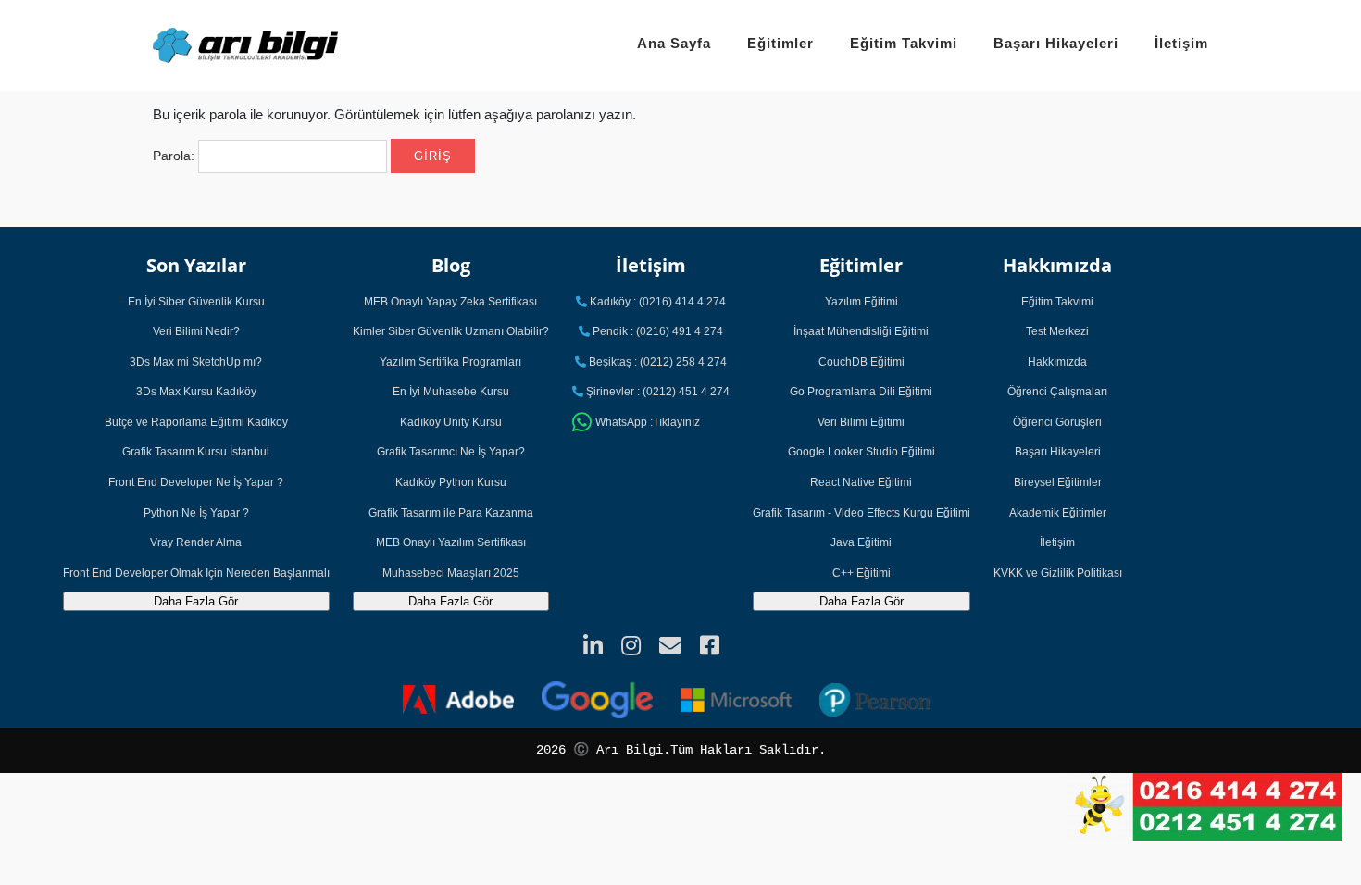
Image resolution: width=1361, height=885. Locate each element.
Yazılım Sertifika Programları (450, 361)
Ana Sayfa (674, 43)
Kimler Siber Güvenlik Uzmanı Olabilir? (451, 331)
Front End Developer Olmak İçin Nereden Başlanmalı (196, 573)
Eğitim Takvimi (903, 43)
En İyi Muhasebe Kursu (451, 391)
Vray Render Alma (196, 542)
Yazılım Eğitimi (861, 301)
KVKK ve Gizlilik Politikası (1057, 573)
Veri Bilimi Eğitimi (861, 422)
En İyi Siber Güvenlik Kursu (196, 301)
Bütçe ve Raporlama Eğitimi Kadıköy (196, 422)
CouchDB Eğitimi (861, 361)
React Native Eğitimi (861, 482)
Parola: (175, 155)
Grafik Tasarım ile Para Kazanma (450, 512)
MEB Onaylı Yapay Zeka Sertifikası (450, 301)
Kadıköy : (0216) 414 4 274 (656, 301)
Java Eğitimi (861, 542)
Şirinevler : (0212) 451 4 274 (656, 391)
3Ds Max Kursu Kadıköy (196, 391)
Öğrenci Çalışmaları (1057, 391)
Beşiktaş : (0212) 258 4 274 (656, 361)
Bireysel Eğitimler (1058, 482)
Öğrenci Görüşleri (1057, 422)
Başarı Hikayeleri (1055, 43)
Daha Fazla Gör (196, 601)
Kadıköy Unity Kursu (451, 422)
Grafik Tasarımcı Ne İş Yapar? (451, 451)
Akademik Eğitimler (1057, 512)
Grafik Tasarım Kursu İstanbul (195, 451)
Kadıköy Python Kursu (450, 482)
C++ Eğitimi (861, 573)
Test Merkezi (1057, 331)
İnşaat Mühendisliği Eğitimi (861, 331)
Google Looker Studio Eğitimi (861, 451)
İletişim (1181, 43)
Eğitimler (780, 43)
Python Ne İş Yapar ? (196, 512)
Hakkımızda (1057, 361)
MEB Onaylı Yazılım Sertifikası (451, 542)
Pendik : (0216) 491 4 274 (656, 331)
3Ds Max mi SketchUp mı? (196, 361)
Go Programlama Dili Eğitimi (861, 391)
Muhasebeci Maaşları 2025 (450, 573)
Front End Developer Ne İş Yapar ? (195, 482)
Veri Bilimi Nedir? (196, 331)
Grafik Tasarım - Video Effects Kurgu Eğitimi (861, 512)
